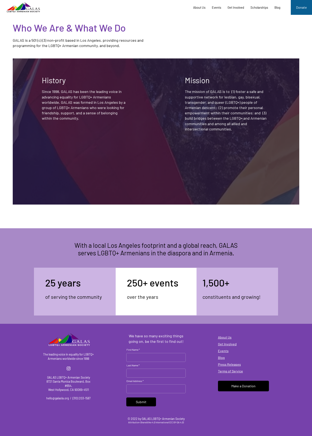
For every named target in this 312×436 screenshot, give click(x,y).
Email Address (134, 381)
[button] (199, 7)
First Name (132, 349)
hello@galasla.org (57, 398)
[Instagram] (68, 368)
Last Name (132, 365)
